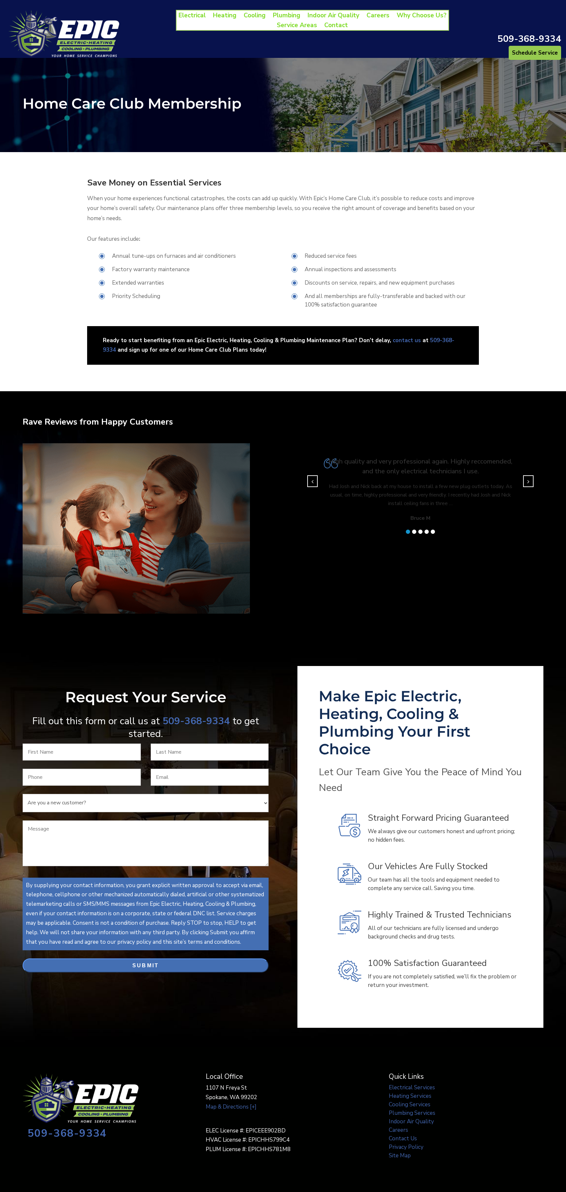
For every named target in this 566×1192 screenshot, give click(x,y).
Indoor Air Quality (333, 16)
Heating (224, 16)
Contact (336, 26)
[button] (408, 532)
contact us (407, 340)
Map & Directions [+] (231, 1107)
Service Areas (297, 26)
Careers (378, 16)
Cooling (255, 16)
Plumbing (286, 16)
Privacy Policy (406, 1147)
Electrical (192, 16)
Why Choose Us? (421, 16)
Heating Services (410, 1096)
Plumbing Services (412, 1113)
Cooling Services (409, 1104)
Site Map (400, 1155)
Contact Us (403, 1138)
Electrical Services (412, 1087)
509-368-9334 (529, 39)
